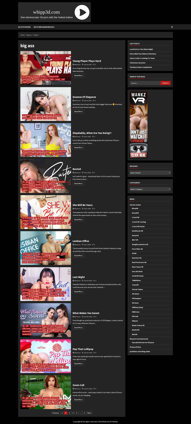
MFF (65, 223)
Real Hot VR (136, 258)
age (27, 182)
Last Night (45, 284)
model (51, 187)
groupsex (46, 151)
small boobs (30, 370)
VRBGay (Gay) (137, 307)
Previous (55, 413)
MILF (51, 79)
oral (63, 79)
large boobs (45, 79)
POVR (134, 253)
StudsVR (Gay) (137, 276)
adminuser (77, 64)
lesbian (59, 223)
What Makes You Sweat (45, 320)
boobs (38, 182)
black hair (40, 115)
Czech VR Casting (139, 222)
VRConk (135, 316)
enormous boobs (53, 76)
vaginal (25, 82)
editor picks (49, 115)
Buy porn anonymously (44, 27)
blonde (28, 76)
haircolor (45, 184)
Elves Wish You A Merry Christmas (143, 54)
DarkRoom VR (137, 231)
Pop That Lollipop (45, 356)
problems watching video (140, 351)
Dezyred (135, 235)
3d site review (24, 27)
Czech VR (135, 217)
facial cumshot (27, 79)
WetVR (134, 334)
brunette (56, 254)
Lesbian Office (45, 248)
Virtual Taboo (137, 289)
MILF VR (135, 240)
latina (33, 118)
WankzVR (135, 330)
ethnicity (38, 184)
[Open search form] (172, 27)
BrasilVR (135, 213)
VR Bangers (136, 298)
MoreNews (102, 421)
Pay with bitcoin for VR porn (143, 342)
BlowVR (135, 208)
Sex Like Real (137, 271)
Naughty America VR (140, 244)
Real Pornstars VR (139, 262)
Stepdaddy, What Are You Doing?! (45, 140)
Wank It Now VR (138, 325)
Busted (45, 176)
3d (23, 76)
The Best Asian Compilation (141, 67)
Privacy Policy (135, 347)
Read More (79, 75)
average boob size (36, 326)
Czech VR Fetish (138, 226)
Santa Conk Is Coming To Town (142, 58)
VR (30, 82)
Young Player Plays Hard (45, 68)
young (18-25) (59, 154)
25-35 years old (27, 115)
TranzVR (135, 285)
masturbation (60, 259)
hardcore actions (28, 187)
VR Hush (135, 303)
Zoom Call (45, 392)
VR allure (135, 294)
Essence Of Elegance (45, 104)
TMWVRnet (136, 280)
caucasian (35, 76)
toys (36, 262)
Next (89, 413)
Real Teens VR (137, 267)
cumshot (43, 76)
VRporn (135, 321)
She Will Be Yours (45, 212)
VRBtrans (135, 312)
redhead (41, 154)
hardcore (36, 79)
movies (57, 79)
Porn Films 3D (137, 249)
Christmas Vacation (137, 63)
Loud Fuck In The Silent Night (141, 49)
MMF (24, 154)
